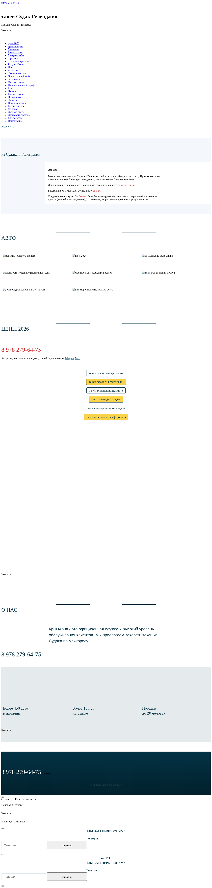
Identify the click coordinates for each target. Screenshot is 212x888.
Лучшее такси (16, 94)
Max (15, 8)
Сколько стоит (16, 82)
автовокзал (14, 79)
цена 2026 (13, 43)
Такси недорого (17, 73)
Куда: (18, 799)
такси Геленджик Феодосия (106, 373)
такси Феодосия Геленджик (106, 381)
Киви (11, 88)
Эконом (12, 100)
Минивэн (13, 49)
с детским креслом (18, 61)
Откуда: (5, 799)
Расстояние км (16, 106)
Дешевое (13, 109)
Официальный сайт (19, 76)
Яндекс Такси (16, 64)
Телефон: (92, 839)
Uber (10, 67)
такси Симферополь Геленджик (106, 408)
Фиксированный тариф (21, 85)
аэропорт (13, 58)
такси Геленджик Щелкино (106, 390)
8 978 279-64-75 (10, 2)
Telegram (6, 8)
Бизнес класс (15, 52)
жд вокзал (13, 70)
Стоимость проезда (19, 115)
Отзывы (12, 91)
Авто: (29, 799)
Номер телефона (17, 103)
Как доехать (15, 118)
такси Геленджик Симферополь (106, 417)
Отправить (67, 845)
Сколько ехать (16, 112)
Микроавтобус (16, 55)
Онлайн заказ (15, 97)
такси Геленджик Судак (106, 399)
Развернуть (7, 126)
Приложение (15, 121)
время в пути (15, 46)
